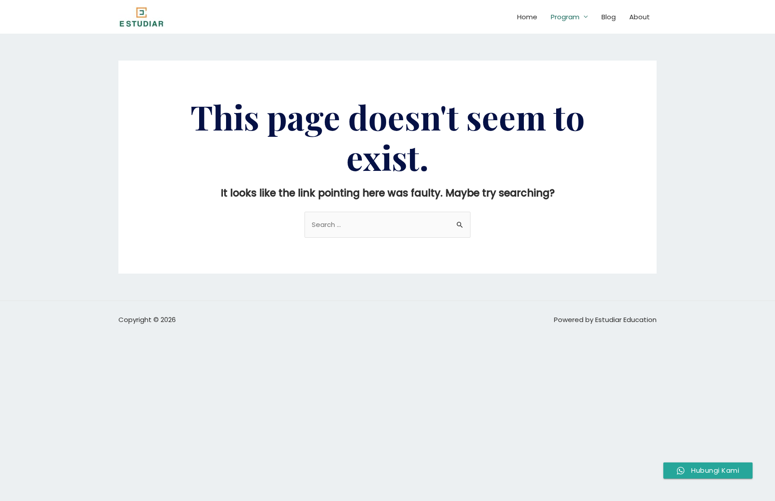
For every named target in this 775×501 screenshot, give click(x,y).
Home (527, 17)
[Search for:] (387, 224)
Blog (608, 17)
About (639, 17)
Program (565, 17)
